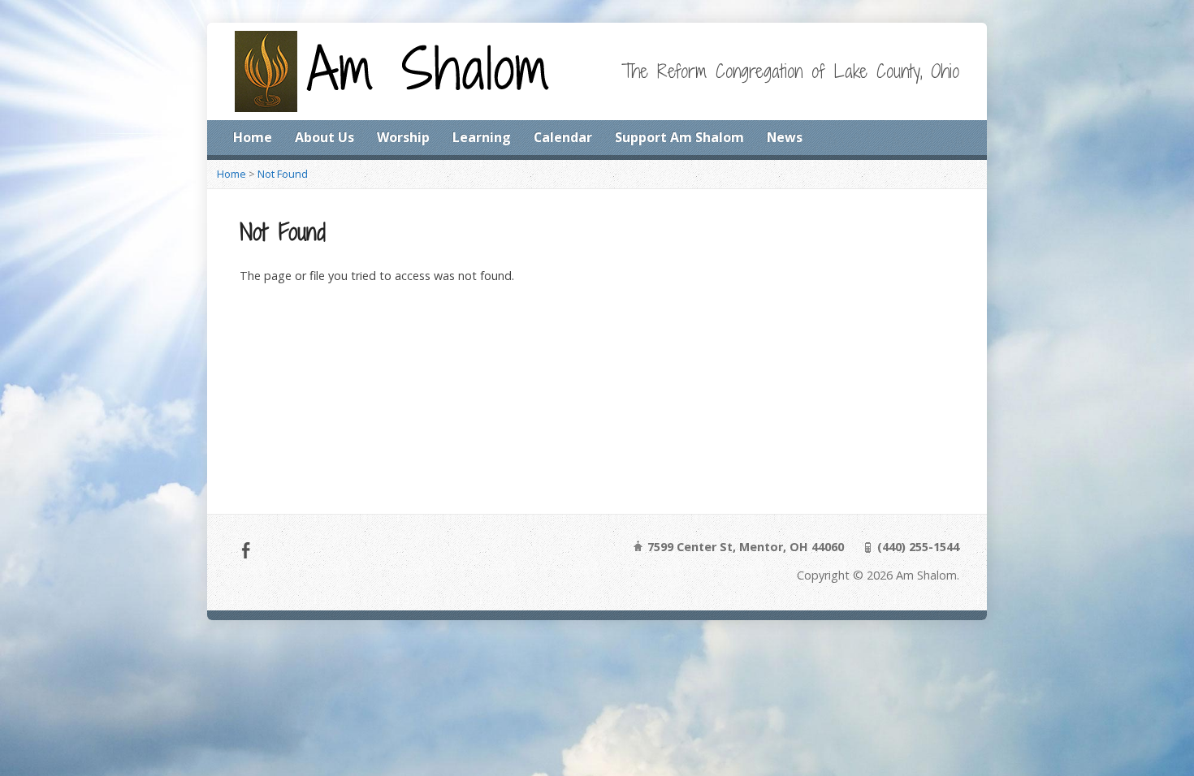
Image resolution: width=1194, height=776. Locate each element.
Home (252, 137)
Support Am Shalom (679, 137)
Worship (403, 137)
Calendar (563, 137)
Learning (481, 137)
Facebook (245, 550)
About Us (324, 137)
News (784, 137)
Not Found (282, 173)
